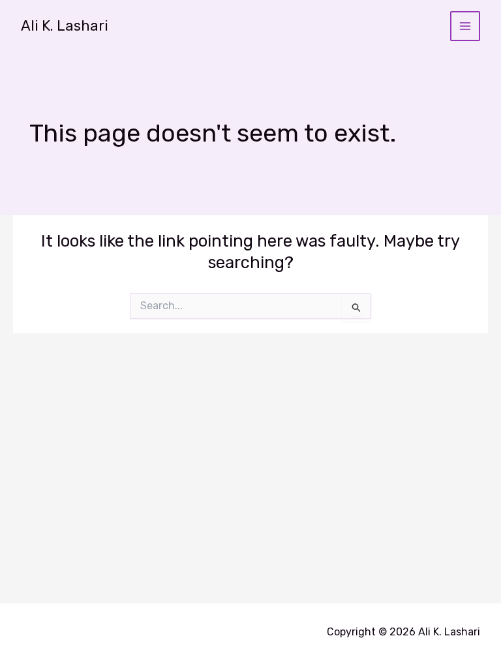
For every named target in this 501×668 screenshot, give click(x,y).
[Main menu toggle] (465, 26)
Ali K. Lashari (64, 26)
